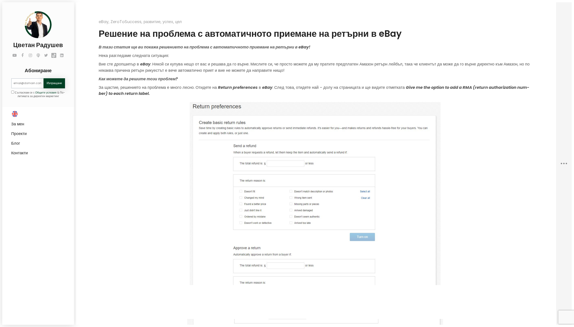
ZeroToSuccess (126, 21)
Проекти (19, 133)
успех (168, 21)
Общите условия (46, 92)
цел (178, 21)
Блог (15, 143)
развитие (152, 21)
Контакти (19, 153)
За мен (17, 124)
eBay (104, 21)
